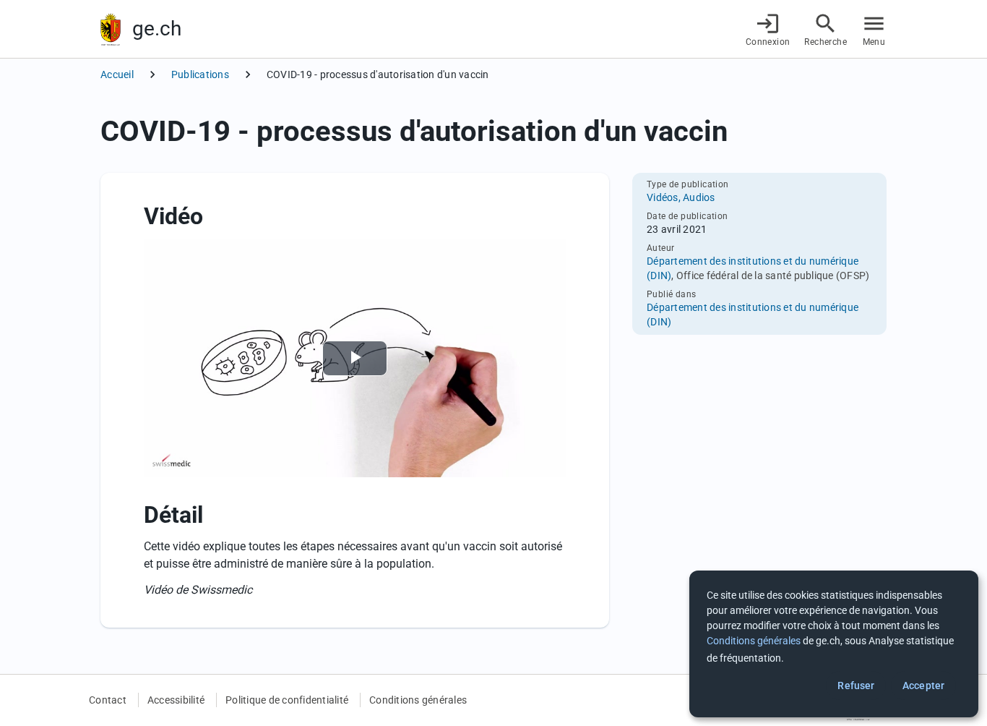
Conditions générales (418, 700)
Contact (107, 700)
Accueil (117, 74)
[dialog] (833, 644)
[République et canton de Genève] (110, 29)
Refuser (855, 685)
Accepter (923, 685)
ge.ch (156, 28)
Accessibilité (175, 700)
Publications (200, 74)
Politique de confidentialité (286, 700)
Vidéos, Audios (681, 197)
